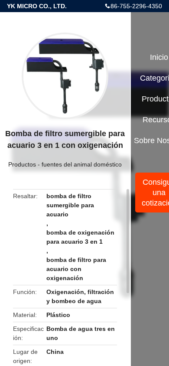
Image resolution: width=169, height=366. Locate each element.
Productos (22, 164)
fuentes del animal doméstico (82, 164)
